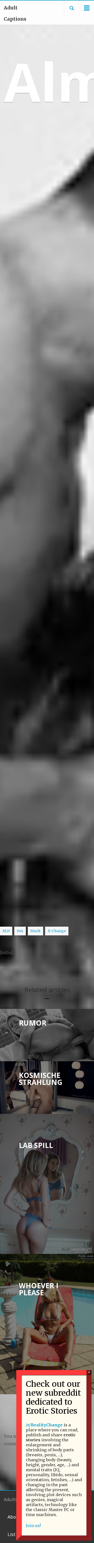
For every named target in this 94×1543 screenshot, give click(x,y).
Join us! (33, 1525)
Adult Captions (15, 13)
